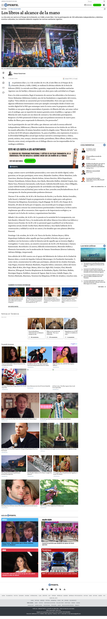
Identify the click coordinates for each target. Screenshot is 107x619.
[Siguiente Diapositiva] (77, 330)
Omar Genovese (19, 73)
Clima (40, 595)
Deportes (45, 595)
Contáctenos (46, 605)
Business (65, 595)
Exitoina (95, 595)
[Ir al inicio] (11, 5)
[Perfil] (11, 515)
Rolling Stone (60, 602)
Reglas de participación (68, 605)
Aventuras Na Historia (49, 602)
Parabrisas (53, 600)
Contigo (41, 602)
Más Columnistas (97, 186)
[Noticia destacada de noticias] (19, 520)
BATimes (66, 600)
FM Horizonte (73, 600)
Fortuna (48, 600)
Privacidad (53, 605)
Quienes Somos (38, 605)
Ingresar (89, 5)
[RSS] (60, 589)
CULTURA (3, 9)
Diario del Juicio (53, 598)
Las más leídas (88, 246)
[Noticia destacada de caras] (19, 550)
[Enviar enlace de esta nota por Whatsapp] (3, 82)
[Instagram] (56, 590)
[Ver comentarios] (104, 9)
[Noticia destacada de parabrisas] (59, 550)
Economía (21, 595)
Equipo (59, 605)
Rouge (59, 600)
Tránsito (77, 605)
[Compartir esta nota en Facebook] (3, 72)
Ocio (49, 595)
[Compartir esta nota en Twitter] (3, 77)
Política (16, 595)
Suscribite (97, 5)
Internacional (33, 595)
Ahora (3, 595)
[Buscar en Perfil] (104, 1)
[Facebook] (43, 589)
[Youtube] (52, 589)
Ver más (101, 286)
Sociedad (27, 595)
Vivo (104, 595)
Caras (90, 595)
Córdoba (54, 595)
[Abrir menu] (2, 5)
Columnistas (87, 145)
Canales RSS (31, 605)
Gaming (100, 595)
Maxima (78, 602)
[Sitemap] (64, 589)
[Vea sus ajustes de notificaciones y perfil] (104, 5)
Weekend (42, 600)
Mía (62, 600)
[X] (47, 590)
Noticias (86, 595)
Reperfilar (59, 595)
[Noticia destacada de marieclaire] (59, 520)
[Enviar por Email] (3, 87)
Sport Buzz (67, 602)
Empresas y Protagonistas (75, 595)
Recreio (73, 602)
